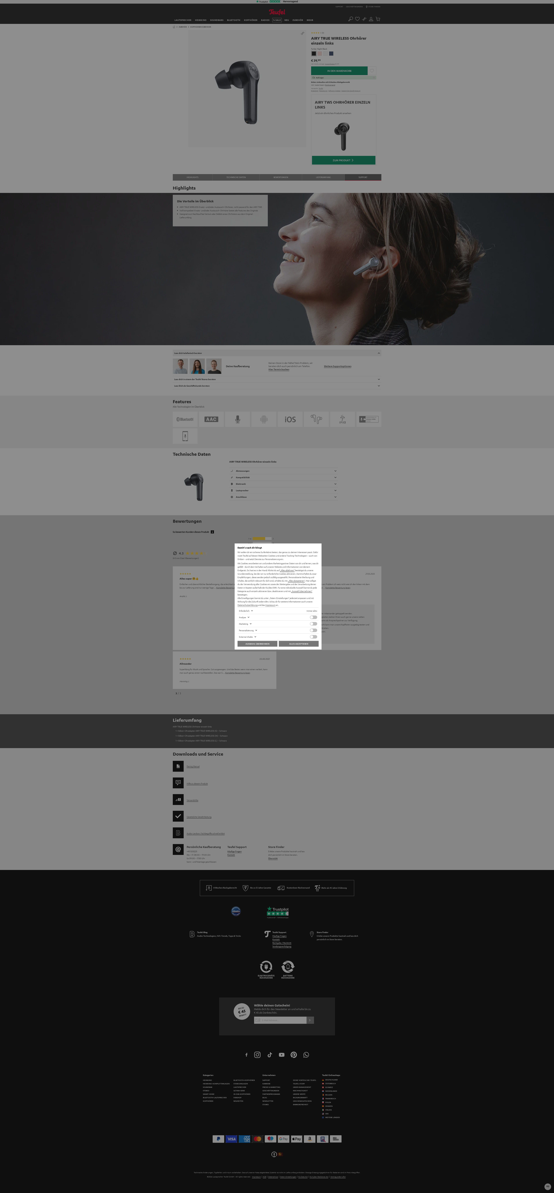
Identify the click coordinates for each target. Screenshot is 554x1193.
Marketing (243, 623)
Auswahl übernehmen (257, 643)
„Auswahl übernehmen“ (301, 591)
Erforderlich (244, 610)
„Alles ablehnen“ (287, 570)
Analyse (242, 617)
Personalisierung (246, 630)
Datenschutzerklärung (248, 605)
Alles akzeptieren (298, 643)
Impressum (270, 605)
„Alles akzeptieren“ (296, 580)
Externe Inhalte (246, 637)
